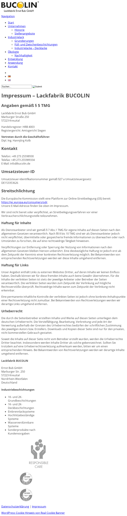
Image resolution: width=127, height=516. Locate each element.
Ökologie (13, 52)
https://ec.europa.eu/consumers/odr (24, 202)
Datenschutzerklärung (15, 506)
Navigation (8, 16)
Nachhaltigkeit (23, 55)
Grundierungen (24, 41)
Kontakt (13, 66)
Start (11, 22)
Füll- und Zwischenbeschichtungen (36, 44)
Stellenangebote (25, 33)
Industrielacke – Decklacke (31, 48)
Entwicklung (15, 59)
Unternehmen (17, 26)
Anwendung (15, 63)
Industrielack (16, 37)
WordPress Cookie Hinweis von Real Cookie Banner (33, 513)
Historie (19, 30)
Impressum (39, 506)
